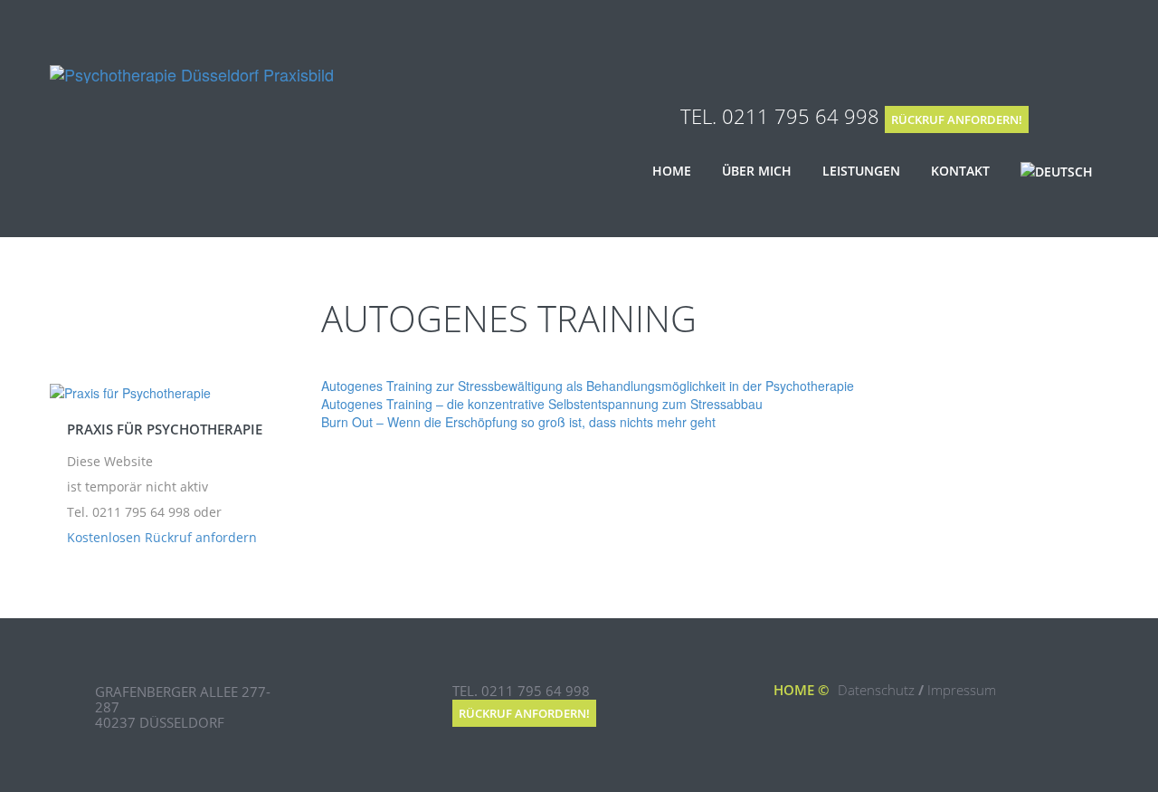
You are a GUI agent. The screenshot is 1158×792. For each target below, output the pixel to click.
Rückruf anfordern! (956, 119)
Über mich (757, 170)
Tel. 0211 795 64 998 (779, 115)
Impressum (961, 690)
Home (671, 170)
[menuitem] (1056, 171)
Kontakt (960, 170)
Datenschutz (876, 690)
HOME (794, 690)
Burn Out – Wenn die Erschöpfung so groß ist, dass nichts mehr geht (518, 422)
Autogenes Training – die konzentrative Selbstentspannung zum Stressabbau (542, 404)
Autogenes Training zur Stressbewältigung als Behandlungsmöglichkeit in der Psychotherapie (587, 386)
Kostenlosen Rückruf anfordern (162, 537)
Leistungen (861, 170)
